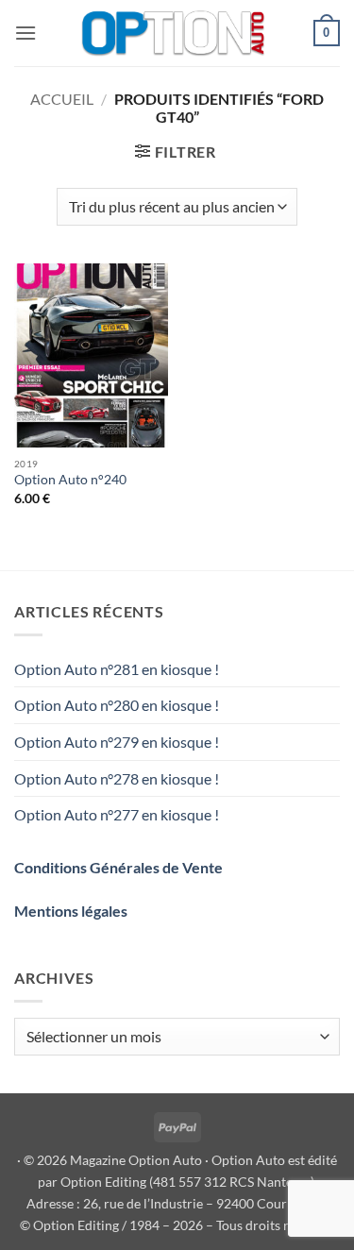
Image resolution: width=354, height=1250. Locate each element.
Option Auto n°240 (70, 479)
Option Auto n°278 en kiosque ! (116, 778)
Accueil (61, 99)
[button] (25, 32)
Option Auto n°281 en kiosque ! (116, 669)
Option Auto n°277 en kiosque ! (116, 814)
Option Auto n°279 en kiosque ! (116, 742)
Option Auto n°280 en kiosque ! (116, 705)
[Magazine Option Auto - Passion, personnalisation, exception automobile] (175, 33)
